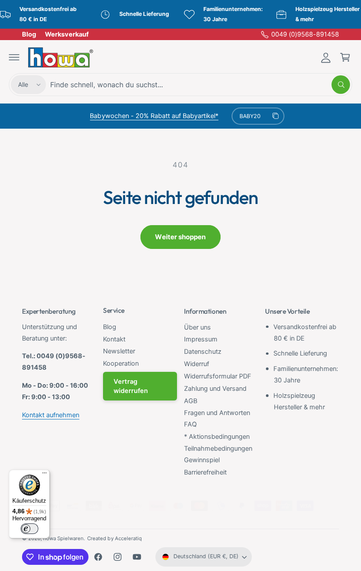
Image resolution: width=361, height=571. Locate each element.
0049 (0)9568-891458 (305, 34)
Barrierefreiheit (205, 472)
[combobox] (200, 84)
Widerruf (196, 364)
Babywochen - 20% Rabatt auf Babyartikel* (154, 116)
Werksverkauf (67, 34)
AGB (190, 401)
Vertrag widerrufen (131, 386)
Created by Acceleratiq (114, 538)
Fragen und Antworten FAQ (217, 418)
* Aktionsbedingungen (217, 437)
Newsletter (119, 351)
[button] (14, 57)
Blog (29, 34)
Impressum (200, 339)
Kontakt (114, 339)
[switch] (29, 528)
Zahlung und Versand (215, 389)
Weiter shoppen (180, 237)
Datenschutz (202, 352)
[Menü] (44, 475)
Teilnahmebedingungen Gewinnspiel (218, 454)
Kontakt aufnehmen (50, 415)
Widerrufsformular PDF (217, 376)
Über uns (197, 327)
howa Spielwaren (63, 538)
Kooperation (121, 363)
